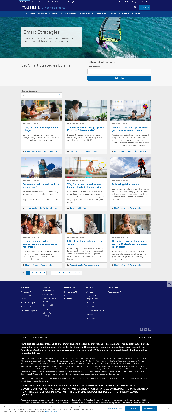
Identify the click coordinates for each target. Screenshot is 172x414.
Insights (45, 309)
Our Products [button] (28, 13)
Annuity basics (31, 151)
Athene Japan (114, 292)
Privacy (142, 337)
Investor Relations (94, 311)
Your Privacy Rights (115, 408)
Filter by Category (29, 91)
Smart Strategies (28, 303)
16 (74, 273)
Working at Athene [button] (119, 13)
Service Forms (27, 307)
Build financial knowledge (48, 151)
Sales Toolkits (48, 305)
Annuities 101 (26, 292)
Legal (149, 337)
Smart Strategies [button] (68, 13)
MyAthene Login (28, 311)
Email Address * (94, 67)
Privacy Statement (51, 411)
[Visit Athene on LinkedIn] (145, 329)
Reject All (132, 408)
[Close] (168, 408)
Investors (68, 2)
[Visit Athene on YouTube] (149, 329)
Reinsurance (69, 292)
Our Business (91, 292)
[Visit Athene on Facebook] (141, 329)
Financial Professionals (40, 2)
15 (69, 273)
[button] (169, 284)
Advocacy (90, 303)
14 (64, 273)
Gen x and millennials (122, 151)
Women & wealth (76, 265)
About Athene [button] (86, 13)
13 (59, 273)
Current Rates (48, 295)
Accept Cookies (149, 408)
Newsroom (90, 307)
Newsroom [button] (101, 13)
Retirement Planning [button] (47, 13)
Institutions (56, 2)
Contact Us (90, 319)
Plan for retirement (77, 151)
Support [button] (135, 13)
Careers (149, 2)
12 (53, 273)
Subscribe (119, 78)
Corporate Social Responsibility (131, 2)
